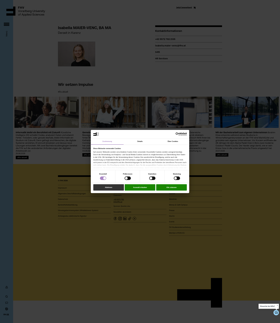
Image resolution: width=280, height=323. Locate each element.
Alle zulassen (171, 187)
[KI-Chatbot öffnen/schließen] (276, 312)
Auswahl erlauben (140, 187)
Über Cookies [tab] (173, 141)
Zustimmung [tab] (107, 141)
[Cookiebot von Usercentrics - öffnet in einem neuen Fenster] (177, 134)
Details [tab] (140, 141)
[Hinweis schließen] (277, 305)
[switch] (128, 178)
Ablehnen (108, 187)
